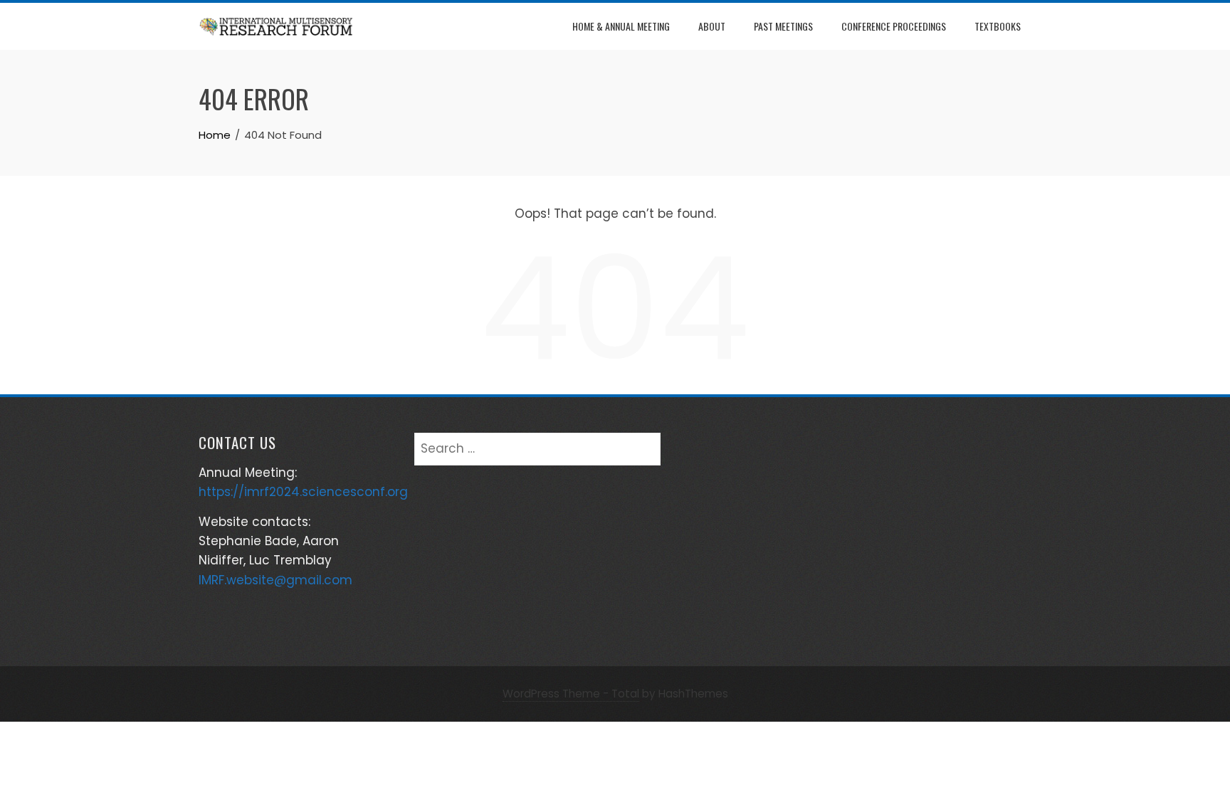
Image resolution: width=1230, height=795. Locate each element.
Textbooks (997, 26)
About (711, 26)
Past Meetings (783, 26)
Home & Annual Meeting (621, 26)
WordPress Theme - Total (571, 693)
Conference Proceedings (893, 26)
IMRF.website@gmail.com (275, 580)
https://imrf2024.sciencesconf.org (303, 491)
